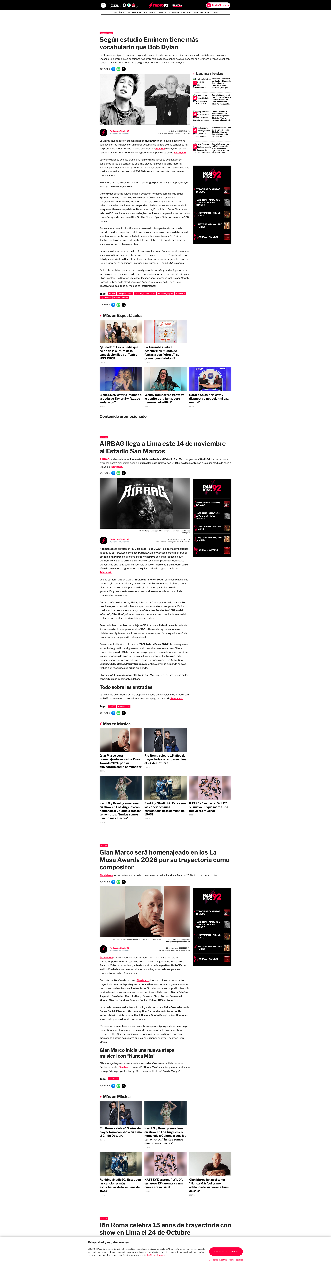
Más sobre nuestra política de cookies (226, 1260)
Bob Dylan (180, 152)
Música (125, 298)
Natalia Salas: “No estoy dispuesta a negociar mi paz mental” (209, 398)
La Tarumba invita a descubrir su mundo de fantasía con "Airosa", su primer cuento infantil (161, 352)
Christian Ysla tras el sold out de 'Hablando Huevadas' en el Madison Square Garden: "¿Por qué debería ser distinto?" (221, 84)
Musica (142, 12)
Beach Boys (139, 294)
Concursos (186, 12)
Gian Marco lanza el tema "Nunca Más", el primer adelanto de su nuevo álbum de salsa (209, 1185)
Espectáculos (119, 12)
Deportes (152, 12)
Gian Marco (143, 980)
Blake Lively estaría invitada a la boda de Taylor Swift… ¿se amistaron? (121, 398)
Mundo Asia (173, 12)
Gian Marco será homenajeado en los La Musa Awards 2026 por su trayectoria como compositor (121, 761)
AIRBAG (112, 706)
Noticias (116, 298)
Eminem (160, 148)
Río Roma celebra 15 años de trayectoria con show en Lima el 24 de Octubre (165, 759)
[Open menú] (103, 5)
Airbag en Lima (124, 706)
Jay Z (130, 294)
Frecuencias (212, 12)
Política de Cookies (156, 1255)
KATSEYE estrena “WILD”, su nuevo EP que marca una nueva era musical (208, 807)
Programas (199, 12)
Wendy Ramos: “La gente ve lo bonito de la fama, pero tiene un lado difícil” (164, 398)
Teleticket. (116, 466)
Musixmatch (180, 294)
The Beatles (150, 294)
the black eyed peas (165, 294)
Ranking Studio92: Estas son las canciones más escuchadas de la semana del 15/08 (165, 808)
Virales (162, 12)
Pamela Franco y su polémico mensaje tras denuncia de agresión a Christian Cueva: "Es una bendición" (220, 149)
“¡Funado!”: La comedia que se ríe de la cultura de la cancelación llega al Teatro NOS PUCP (119, 352)
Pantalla (132, 12)
